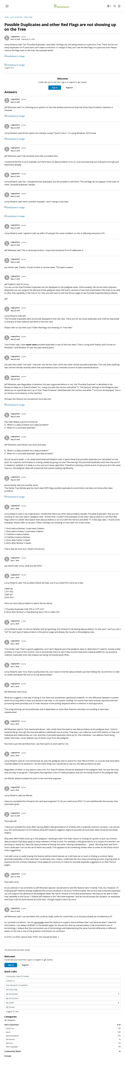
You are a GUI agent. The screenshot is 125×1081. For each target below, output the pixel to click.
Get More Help (12, 989)
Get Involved (63, 1039)
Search (63, 1032)
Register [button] (69, 87)
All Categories (9, 1020)
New (12, 68)
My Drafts (62, 1003)
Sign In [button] (55, 87)
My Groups (10, 1007)
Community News (62, 1051)
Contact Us (10, 981)
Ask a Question (62, 1024)
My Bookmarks (62, 994)
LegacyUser (15, 37)
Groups (7, 1056)
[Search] (114, 6)
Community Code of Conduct (17, 976)
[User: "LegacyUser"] (6, 38)
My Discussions (12, 998)
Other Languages (63, 1047)
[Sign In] (119, 6)
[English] (61, 6)
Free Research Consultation (17, 985)
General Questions (63, 1036)
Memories (63, 1043)
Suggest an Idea (12, 1011)
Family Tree (63, 1028)
